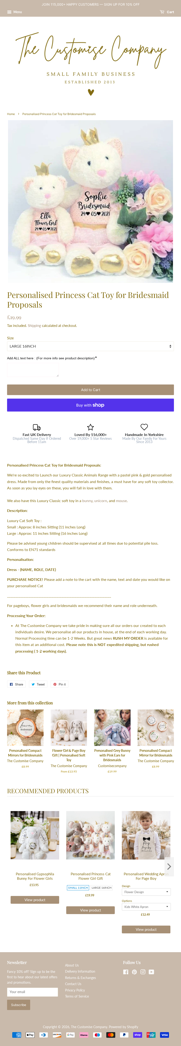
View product (35, 900)
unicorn (100, 500)
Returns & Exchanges (80, 978)
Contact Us (73, 984)
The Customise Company (89, 1027)
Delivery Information (80, 971)
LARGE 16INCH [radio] (101, 887)
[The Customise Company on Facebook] (125, 973)
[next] (169, 866)
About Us (72, 965)
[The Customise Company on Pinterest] (134, 973)
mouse (121, 500)
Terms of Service (77, 996)
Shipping (34, 325)
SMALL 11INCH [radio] (78, 887)
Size (10, 338)
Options (127, 901)
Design (126, 886)
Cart (170, 12)
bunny (87, 500)
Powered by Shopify (123, 1027)
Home (11, 114)
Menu (17, 12)
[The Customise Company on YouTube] (151, 973)
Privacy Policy (75, 990)
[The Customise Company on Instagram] (142, 973)
